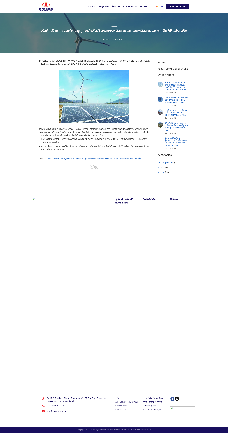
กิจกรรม (161, 172)
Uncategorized (165, 162)
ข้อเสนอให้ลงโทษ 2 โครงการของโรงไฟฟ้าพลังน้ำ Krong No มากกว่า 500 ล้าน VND (176, 141)
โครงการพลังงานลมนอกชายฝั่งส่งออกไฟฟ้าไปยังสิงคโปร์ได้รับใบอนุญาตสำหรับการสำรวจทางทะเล (176, 86)
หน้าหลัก (92, 6)
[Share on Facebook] (92, 167)
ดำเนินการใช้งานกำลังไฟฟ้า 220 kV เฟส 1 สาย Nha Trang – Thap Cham (176, 100)
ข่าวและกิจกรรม (130, 6)
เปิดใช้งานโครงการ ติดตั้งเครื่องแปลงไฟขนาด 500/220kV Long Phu (176, 112)
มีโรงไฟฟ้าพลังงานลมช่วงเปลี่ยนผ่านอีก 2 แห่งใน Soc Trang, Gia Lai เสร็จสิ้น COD (176, 126)
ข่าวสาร (114, 27)
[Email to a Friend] (96, 167)
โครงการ (116, 6)
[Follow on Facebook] (172, 399)
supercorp (120, 39)
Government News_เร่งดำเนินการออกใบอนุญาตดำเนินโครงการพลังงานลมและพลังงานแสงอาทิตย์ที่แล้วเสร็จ (94, 159)
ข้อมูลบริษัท (104, 6)
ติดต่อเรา (144, 6)
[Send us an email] (177, 399)
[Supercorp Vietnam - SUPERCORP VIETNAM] (46, 6)
